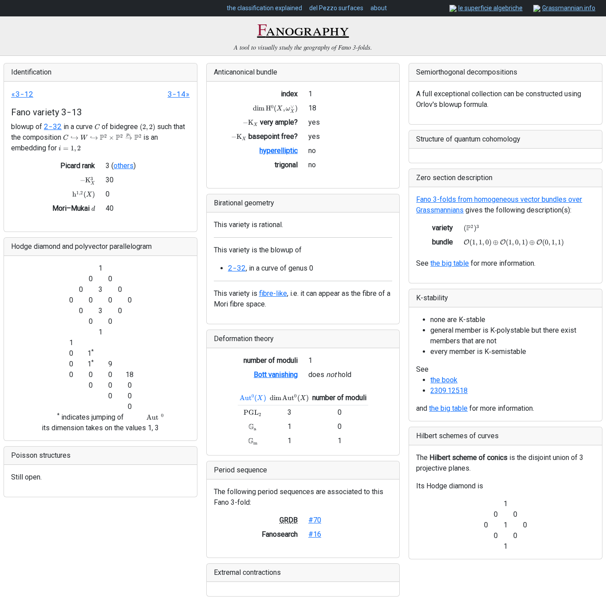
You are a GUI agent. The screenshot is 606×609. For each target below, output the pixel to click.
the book (443, 380)
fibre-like (273, 293)
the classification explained (264, 8)
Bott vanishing (276, 374)
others (124, 165)
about (378, 8)
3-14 (176, 93)
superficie (490, 8)
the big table (449, 263)
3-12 (24, 93)
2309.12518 (449, 390)
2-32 (53, 126)
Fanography (303, 29)
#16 (314, 534)
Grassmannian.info (568, 8)
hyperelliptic (279, 150)
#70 (314, 520)
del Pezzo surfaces (336, 8)
